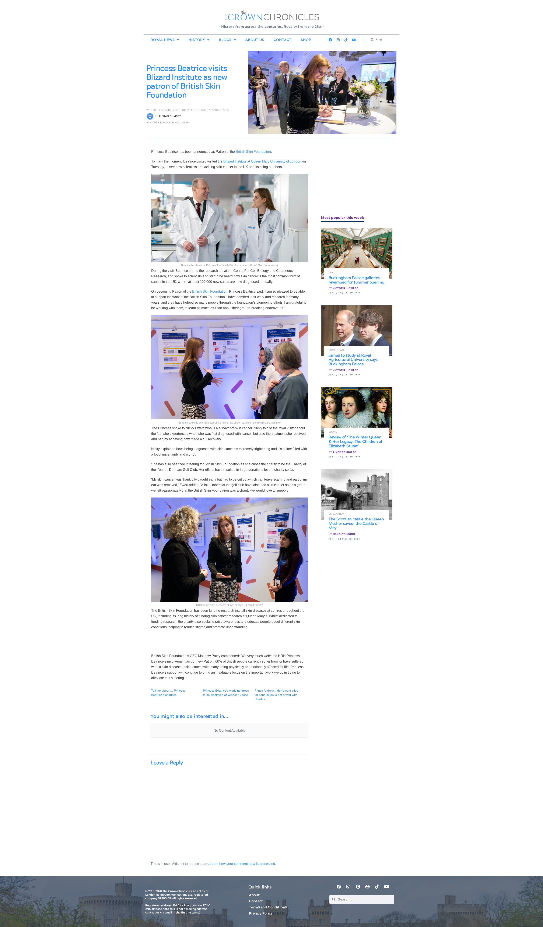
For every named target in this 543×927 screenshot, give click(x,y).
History (197, 40)
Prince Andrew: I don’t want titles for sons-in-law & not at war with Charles (276, 695)
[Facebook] (330, 39)
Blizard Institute (234, 161)
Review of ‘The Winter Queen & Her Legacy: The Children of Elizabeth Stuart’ (355, 442)
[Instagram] (338, 39)
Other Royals (160, 122)
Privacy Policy (261, 913)
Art (331, 272)
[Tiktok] (346, 39)
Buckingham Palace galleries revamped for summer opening (356, 280)
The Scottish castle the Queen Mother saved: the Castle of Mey (356, 524)
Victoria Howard (345, 288)
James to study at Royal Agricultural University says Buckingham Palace (353, 360)
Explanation (336, 514)
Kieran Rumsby (170, 116)
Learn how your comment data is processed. (243, 864)
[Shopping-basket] (367, 887)
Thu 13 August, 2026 (345, 457)
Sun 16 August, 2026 (345, 293)
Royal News (163, 40)
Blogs (225, 40)
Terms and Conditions (268, 907)
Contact (282, 40)
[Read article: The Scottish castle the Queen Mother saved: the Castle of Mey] (356, 494)
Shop (306, 40)
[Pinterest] (358, 887)
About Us (254, 40)
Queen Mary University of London (276, 161)
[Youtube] (353, 39)
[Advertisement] (353, 178)
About (254, 895)
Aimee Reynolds (345, 452)
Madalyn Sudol (344, 534)
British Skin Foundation (253, 151)
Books (333, 432)
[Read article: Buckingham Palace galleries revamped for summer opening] (356, 253)
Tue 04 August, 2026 (345, 539)
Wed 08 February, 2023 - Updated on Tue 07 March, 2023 (187, 110)
